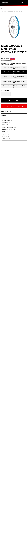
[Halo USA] (5, 2)
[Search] (18, 2)
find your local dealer (14, 106)
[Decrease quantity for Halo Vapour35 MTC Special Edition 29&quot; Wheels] (2, 94)
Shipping (2, 60)
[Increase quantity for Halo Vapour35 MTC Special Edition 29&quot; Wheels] (9, 94)
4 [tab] (12, 41)
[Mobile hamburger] (25, 2)
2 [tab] (5, 41)
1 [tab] (2, 41)
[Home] (1, 9)
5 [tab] (15, 41)
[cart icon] (21, 2)
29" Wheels (6, 9)
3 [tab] (9, 41)
